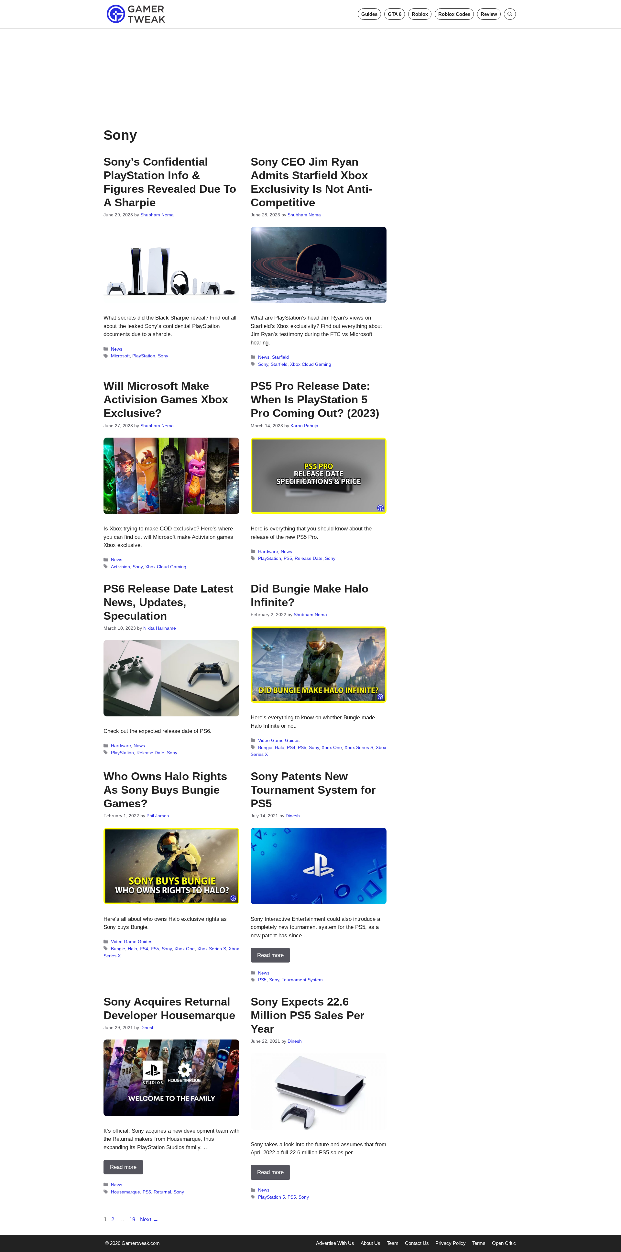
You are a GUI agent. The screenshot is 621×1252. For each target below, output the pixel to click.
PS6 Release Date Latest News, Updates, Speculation (169, 602)
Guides (369, 14)
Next (149, 1219)
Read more (270, 955)
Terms (478, 1243)
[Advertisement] (310, 73)
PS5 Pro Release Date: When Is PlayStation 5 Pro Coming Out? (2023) (315, 399)
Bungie (265, 747)
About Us (370, 1243)
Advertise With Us (335, 1243)
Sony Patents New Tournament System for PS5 (313, 790)
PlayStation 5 (271, 1197)
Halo (279, 747)
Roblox (420, 14)
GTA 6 (394, 14)
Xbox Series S (358, 747)
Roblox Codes (454, 14)
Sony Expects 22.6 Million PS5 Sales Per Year (308, 1015)
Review (489, 14)
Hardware (268, 551)
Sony (163, 355)
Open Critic (504, 1243)
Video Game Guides (279, 740)
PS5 (288, 558)
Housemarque (125, 1191)
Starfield (280, 357)
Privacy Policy (450, 1243)
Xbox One (331, 747)
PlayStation (143, 355)
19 (133, 1219)
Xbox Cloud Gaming (310, 364)
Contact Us (417, 1243)
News (116, 349)
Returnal (162, 1191)
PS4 (291, 747)
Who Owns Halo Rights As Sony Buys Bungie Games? (165, 790)
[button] (510, 14)
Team (392, 1243)
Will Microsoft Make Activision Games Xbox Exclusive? (166, 399)
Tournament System (302, 979)
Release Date (308, 558)
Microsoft (120, 355)
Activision (120, 566)
